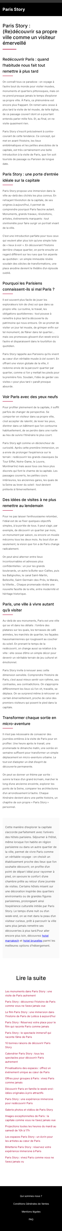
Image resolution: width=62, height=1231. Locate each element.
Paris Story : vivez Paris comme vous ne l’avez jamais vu (29, 1159)
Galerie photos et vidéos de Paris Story (29, 1109)
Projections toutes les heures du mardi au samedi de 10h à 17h (30, 1128)
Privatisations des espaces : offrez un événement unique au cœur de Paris (28, 1070)
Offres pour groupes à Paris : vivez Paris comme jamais (29, 1080)
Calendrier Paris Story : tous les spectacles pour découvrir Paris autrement (24, 1057)
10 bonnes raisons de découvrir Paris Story (27, 1045)
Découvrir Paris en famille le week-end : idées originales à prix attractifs (29, 1091)
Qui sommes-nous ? (31, 1196)
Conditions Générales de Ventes (31, 1203)
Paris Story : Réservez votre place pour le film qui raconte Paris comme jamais (30, 1024)
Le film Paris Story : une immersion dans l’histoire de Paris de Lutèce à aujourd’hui (30, 1014)
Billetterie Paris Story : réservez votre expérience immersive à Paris (28, 1149)
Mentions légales (31, 1211)
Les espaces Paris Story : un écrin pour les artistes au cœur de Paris (29, 1138)
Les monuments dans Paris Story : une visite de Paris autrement (28, 993)
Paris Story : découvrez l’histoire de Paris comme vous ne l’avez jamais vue (30, 1003)
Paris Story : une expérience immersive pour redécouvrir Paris (29, 1101)
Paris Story (14, 9)
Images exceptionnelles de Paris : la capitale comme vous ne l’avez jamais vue (30, 1118)
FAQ (31, 1219)
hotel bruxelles (32, 940)
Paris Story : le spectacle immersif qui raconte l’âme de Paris (28, 1035)
